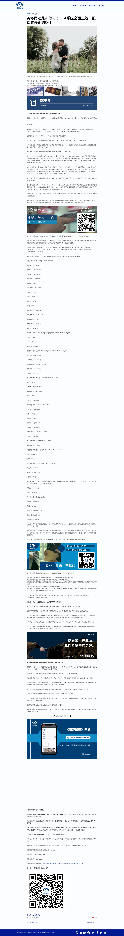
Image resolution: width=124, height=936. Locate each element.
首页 (74, 5)
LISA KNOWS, (22, 932)
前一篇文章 (32, 921)
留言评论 (37, 917)
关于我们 (102, 5)
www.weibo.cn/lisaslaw (75, 863)
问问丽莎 (82, 5)
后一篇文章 (92, 921)
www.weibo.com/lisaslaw (51, 863)
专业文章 (92, 5)
